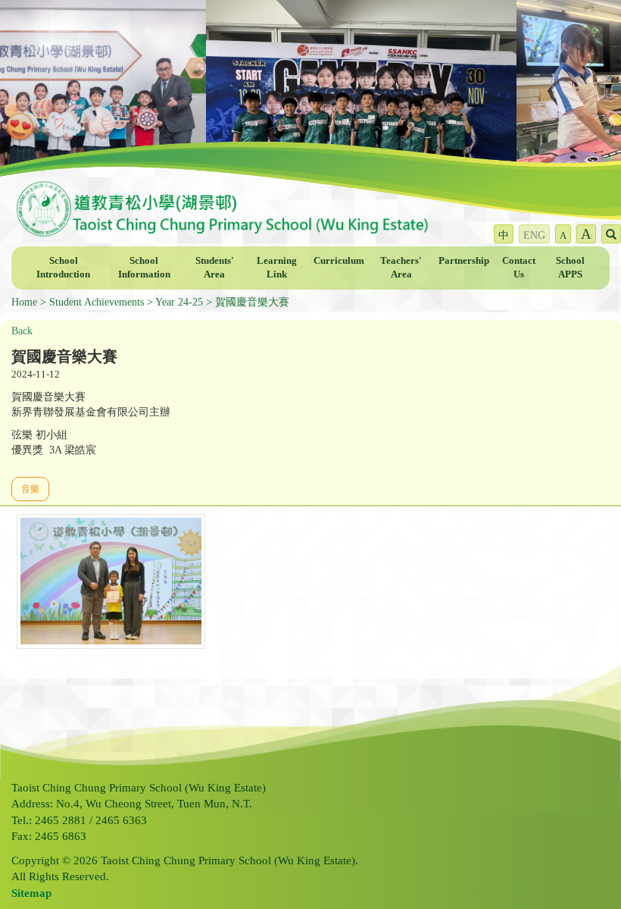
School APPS (570, 268)
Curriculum (339, 260)
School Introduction (63, 268)
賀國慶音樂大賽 (252, 302)
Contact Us (518, 268)
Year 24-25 (179, 302)
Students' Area (214, 268)
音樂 (30, 489)
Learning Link (277, 268)
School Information (144, 268)
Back (22, 331)
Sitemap (31, 893)
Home (24, 302)
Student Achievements (96, 302)
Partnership (463, 260)
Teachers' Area (401, 268)
